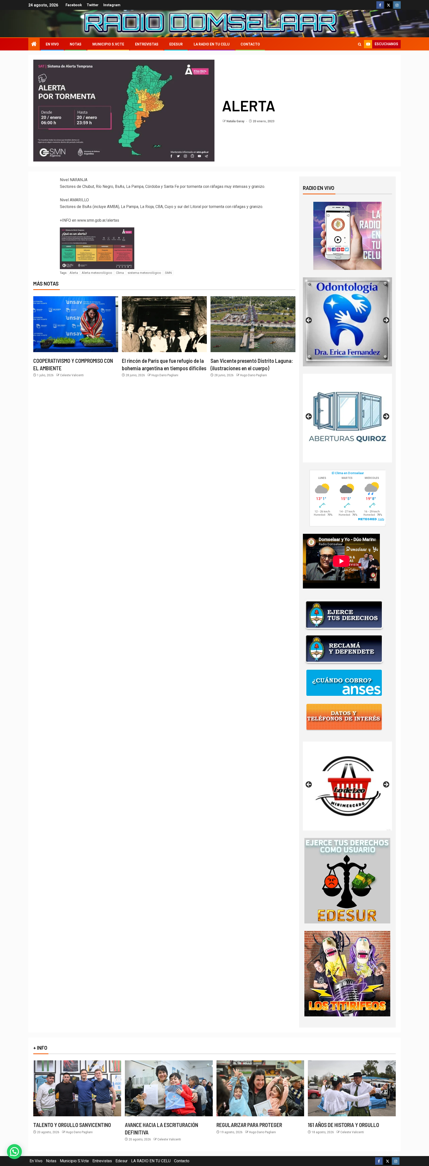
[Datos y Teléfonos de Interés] (344, 716)
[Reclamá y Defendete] (344, 648)
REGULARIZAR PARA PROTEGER (249, 1125)
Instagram (111, 5)
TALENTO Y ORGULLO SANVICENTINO (72, 1125)
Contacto (250, 44)
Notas (75, 44)
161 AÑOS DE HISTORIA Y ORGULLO (343, 1125)
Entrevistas (146, 44)
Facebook (74, 5)
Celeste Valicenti (72, 375)
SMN (168, 273)
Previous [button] (309, 320)
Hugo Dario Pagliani (164, 375)
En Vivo (52, 44)
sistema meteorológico (144, 273)
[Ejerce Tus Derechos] (344, 614)
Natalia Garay (235, 121)
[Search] (360, 44)
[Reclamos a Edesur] (347, 880)
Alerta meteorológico (97, 273)
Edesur (176, 44)
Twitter (93, 5)
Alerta (74, 273)
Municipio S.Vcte (108, 44)
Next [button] (386, 320)
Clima (120, 273)
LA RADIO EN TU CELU (212, 44)
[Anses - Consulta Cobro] (344, 682)
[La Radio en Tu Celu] (347, 235)
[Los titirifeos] (347, 973)
